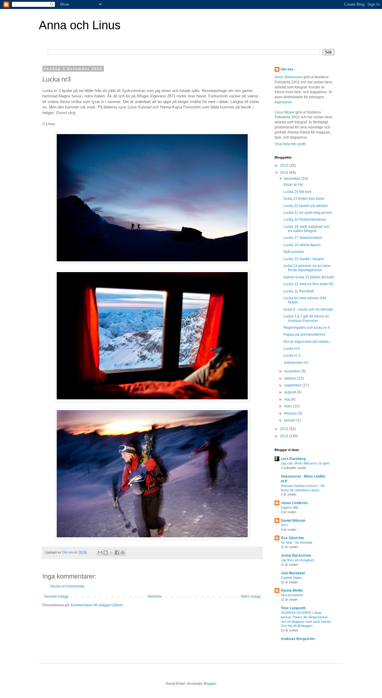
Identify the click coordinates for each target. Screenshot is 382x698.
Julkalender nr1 (296, 362)
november (292, 371)
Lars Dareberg (293, 459)
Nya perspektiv (292, 595)
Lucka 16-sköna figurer (302, 245)
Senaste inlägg (56, 596)
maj (287, 399)
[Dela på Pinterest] (123, 553)
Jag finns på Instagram (297, 560)
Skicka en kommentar (67, 586)
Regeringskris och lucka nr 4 (307, 328)
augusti (290, 392)
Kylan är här (293, 184)
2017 (284, 525)
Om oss (287, 69)
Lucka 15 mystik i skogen (304, 259)
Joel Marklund (293, 573)
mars (288, 406)
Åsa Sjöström (292, 538)
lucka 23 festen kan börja (304, 199)
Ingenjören (283, 102)
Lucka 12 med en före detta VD (309, 284)
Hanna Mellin (292, 590)
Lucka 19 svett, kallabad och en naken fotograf (306, 229)
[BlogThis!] (106, 553)
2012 (284, 436)
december (292, 179)
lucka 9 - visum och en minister (308, 309)
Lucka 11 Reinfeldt (299, 291)
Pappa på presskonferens (304, 334)
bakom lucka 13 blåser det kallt (309, 277)
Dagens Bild (289, 507)
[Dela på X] (111, 553)
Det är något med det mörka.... (308, 342)
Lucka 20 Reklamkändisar (305, 219)
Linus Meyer (285, 112)
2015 (284, 165)
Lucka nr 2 (292, 355)
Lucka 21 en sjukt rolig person (308, 213)
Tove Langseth (293, 608)
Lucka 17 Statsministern (303, 238)
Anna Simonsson (288, 77)
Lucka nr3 (292, 348)
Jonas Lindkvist (294, 503)
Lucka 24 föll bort (297, 192)
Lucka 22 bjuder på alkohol (306, 206)
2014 (284, 173)
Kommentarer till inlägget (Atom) (97, 605)
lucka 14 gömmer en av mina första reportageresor (307, 268)
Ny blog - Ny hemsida (296, 542)
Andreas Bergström (298, 639)
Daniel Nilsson (293, 520)
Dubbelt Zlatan (291, 577)
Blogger (210, 684)
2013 (284, 429)
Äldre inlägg (251, 596)
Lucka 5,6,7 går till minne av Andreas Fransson (306, 318)
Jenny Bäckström (296, 555)
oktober (290, 378)
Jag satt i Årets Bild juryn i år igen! (305, 463)
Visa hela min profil (290, 144)
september (293, 385)
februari (291, 413)
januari (290, 420)
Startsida (154, 596)
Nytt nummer (294, 252)
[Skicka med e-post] (100, 553)
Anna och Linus (80, 25)
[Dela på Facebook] (117, 553)
